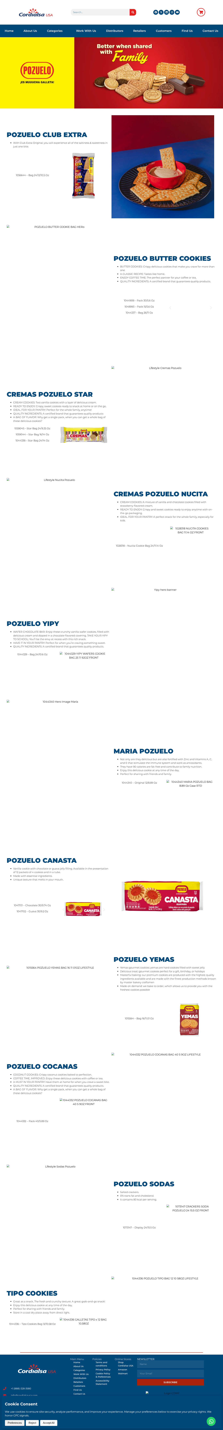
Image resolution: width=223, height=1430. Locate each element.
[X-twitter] (161, 12)
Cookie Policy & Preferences (103, 1375)
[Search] (133, 12)
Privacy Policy (103, 1369)
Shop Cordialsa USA (125, 1364)
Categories (55, 30)
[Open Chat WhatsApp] (211, 1421)
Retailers (139, 30)
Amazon (122, 1369)
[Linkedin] (166, 12)
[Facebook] (155, 12)
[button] (170, 308)
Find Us (187, 30)
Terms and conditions (101, 1364)
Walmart (122, 1373)
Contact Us (210, 30)
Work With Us (86, 30)
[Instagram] (171, 12)
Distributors (114, 30)
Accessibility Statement (102, 1382)
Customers (164, 30)
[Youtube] (177, 12)
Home (9, 30)
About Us (30, 30)
